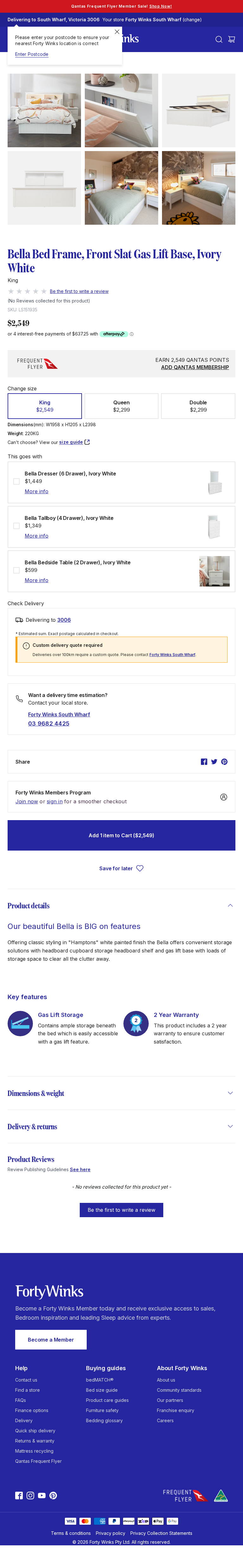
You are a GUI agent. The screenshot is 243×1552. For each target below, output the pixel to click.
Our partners (170, 1400)
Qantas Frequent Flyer (38, 1461)
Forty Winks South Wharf (172, 654)
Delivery (24, 1420)
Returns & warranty (34, 1440)
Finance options (31, 1410)
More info (36, 491)
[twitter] (214, 762)
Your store (152, 19)
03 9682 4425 (48, 723)
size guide (71, 442)
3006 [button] (64, 620)
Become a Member (51, 1339)
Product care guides (107, 1400)
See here (80, 1169)
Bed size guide (102, 1390)
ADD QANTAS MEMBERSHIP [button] (195, 367)
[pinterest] (224, 762)
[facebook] (204, 762)
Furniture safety (102, 1410)
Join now (27, 802)
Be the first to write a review (121, 1210)
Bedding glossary (104, 1420)
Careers (165, 1420)
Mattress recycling (34, 1451)
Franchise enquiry (175, 1410)
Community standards (179, 1390)
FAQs (20, 1400)
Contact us (26, 1380)
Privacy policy (110, 1533)
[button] (45, 406)
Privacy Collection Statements (161, 1533)
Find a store (27, 1390)
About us (166, 1380)
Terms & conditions (71, 1533)
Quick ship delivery (35, 1430)
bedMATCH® (100, 1380)
